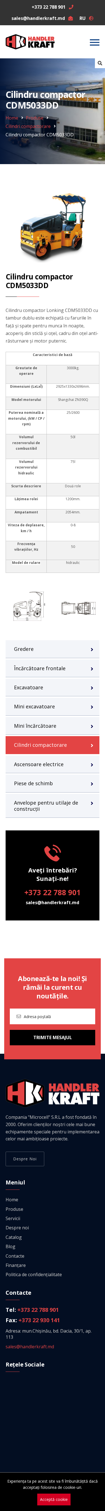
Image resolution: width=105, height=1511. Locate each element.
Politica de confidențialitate (34, 1274)
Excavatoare (28, 687)
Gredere (24, 649)
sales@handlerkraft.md (52, 902)
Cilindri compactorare (28, 126)
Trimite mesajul (52, 1037)
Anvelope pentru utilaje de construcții (46, 805)
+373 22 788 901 (52, 892)
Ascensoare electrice (39, 764)
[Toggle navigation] (94, 42)
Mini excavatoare (34, 706)
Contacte (15, 1256)
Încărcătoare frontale (40, 668)
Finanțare (16, 1265)
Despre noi (25, 1158)
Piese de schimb (33, 783)
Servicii (13, 1218)
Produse (34, 118)
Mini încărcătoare (35, 725)
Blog (10, 1246)
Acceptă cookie (54, 1499)
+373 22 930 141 (39, 1320)
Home (12, 118)
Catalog (14, 1237)
